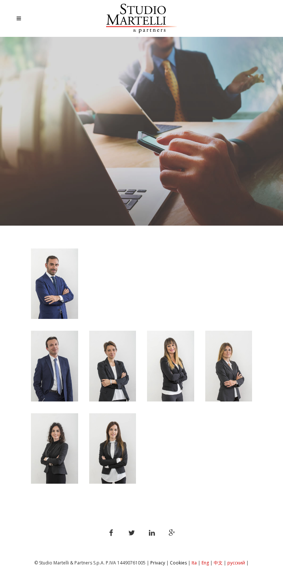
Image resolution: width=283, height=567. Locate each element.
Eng (205, 563)
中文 (218, 563)
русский (236, 563)
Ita (194, 563)
